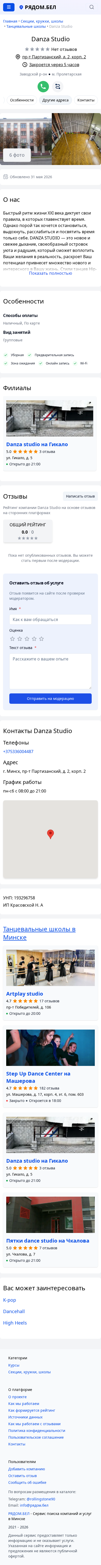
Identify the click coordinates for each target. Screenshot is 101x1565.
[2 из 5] (20, 639)
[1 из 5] (12, 639)
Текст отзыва (23, 647)
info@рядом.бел (34, 1505)
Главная (10, 21)
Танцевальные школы (26, 26)
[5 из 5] (41, 639)
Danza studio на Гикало (37, 444)
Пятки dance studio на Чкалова (47, 1240)
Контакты (86, 100)
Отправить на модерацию (50, 698)
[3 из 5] (27, 639)
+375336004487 (18, 751)
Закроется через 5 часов (54, 65)
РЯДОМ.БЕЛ (19, 1513)
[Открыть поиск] (91, 7)
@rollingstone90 (41, 1499)
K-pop (9, 1300)
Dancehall (14, 1311)
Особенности (22, 100)
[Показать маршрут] (57, 86)
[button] (23, 464)
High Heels (15, 1323)
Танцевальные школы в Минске (39, 933)
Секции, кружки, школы (42, 21)
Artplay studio (24, 993)
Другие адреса (55, 100)
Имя (15, 608)
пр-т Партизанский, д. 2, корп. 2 (54, 56)
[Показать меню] (9, 7)
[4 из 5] (34, 639)
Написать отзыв (80, 496)
